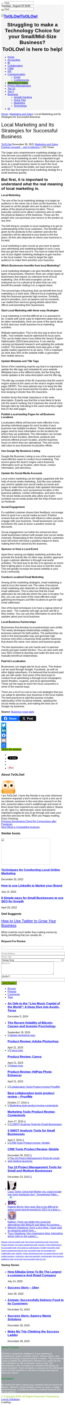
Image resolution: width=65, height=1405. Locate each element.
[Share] (32, 745)
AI (9, 108)
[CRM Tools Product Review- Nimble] (29, 1143)
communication (46, 1256)
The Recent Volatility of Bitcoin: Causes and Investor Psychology (32, 1024)
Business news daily (22, 711)
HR (9, 71)
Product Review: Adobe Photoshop (33, 1041)
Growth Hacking (23, 97)
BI (9, 62)
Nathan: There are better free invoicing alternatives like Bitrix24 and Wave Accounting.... (35, 1223)
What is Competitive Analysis (20, 827)
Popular (12, 991)
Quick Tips (20, 100)
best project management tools (37, 1242)
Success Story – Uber (23, 1287)
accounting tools (34, 1250)
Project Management (19, 85)
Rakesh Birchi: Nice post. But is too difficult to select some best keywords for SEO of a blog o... (34, 1208)
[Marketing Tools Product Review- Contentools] (33, 1105)
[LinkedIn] (32, 730)
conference (19, 1256)
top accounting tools (9, 1248)
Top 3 (11, 91)
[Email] (32, 740)
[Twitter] (32, 725)
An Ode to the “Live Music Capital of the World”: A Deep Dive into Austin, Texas (34, 1007)
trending (43, 1248)
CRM (10, 68)
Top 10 (11, 88)
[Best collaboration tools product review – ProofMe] (34, 1087)
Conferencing (21, 80)
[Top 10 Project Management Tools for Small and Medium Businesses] (36, 1161)
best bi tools (54, 1242)
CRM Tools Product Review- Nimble (33, 1149)
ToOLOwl (6, 144)
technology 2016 (53, 1248)
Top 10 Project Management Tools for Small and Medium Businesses (35, 1168)
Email (17, 77)
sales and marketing (32, 1256)
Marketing (19, 103)
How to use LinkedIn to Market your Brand (31, 885)
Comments (14, 994)
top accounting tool (48, 1250)
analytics (19, 1253)
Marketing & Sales (18, 83)
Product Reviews (7, 1245)
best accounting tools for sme (34, 1259)
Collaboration (15, 65)
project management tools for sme (14, 1250)
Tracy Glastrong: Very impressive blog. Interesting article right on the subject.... (35, 1235)
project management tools (33, 1253)
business (41, 1245)
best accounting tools (16, 1242)
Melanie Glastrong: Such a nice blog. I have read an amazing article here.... (35, 1229)
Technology (20, 105)
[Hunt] (2, 3)
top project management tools (26, 1245)
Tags (10, 997)
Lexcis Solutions (10, 1399)
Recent (12, 988)
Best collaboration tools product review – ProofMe (31, 1094)
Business (13, 94)
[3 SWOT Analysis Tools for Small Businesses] (35, 1124)
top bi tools (18, 1259)
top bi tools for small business (28, 1248)
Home (11, 57)
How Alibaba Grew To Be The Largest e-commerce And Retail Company (34, 1273)
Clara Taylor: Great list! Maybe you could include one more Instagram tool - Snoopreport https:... (35, 1193)
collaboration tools (8, 1253)
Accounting (14, 60)
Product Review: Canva (24, 1056)
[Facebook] (32, 735)
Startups (4, 1242)
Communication (16, 74)
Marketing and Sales (21, 114)
